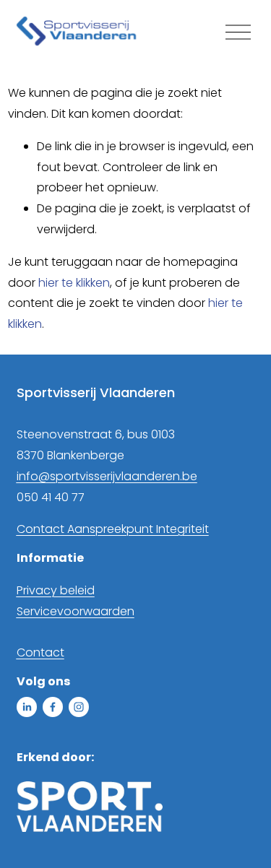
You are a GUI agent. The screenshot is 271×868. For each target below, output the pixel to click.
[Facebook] (53, 707)
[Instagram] (79, 707)
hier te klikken (74, 282)
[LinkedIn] (27, 707)
